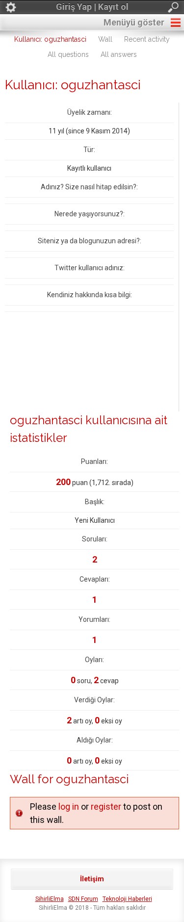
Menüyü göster (134, 22)
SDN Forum (83, 899)
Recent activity (147, 39)
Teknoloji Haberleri (127, 899)
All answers (119, 54)
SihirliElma (49, 899)
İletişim (92, 879)
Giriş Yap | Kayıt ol (92, 6)
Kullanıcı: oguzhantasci (50, 39)
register (106, 806)
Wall (105, 39)
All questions (68, 54)
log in (68, 806)
